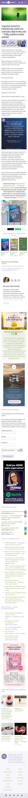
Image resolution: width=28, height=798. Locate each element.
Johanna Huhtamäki (9, 262)
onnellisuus (16, 268)
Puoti (7, 784)
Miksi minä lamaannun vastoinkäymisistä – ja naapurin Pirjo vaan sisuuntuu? (14, 582)
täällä (23, 762)
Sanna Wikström (18, 711)
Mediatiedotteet (7, 781)
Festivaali (20, 772)
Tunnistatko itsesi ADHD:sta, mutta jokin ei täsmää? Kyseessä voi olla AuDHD (15, 588)
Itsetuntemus (20, 266)
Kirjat (7, 775)
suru (16, 270)
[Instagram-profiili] (19, 280)
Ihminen (14, 266)
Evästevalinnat (7, 790)
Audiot (8, 769)
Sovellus (20, 781)
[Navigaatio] (25, 2)
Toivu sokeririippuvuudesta (13, 627)
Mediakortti (20, 778)
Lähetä (18, 229)
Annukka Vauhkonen (6, 741)
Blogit (4, 266)
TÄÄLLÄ (20, 198)
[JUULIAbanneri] (14, 482)
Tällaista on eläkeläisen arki (19, 709)
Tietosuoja (8, 787)
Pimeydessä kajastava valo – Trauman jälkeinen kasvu (13, 186)
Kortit (20, 775)
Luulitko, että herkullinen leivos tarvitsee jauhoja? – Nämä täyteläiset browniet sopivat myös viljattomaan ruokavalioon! (7, 713)
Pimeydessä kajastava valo (7, 270)
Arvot (20, 769)
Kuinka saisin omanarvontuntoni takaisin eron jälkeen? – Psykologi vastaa (21, 740)
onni (20, 268)
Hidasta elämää (8, 2)
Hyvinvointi (9, 266)
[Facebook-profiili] (15, 280)
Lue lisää (6, 303)
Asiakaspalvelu (7, 772)
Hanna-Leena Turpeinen (6, 719)
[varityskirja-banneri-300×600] (14, 664)
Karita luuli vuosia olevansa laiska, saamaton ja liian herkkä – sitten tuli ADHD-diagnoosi (15, 553)
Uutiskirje (8, 778)
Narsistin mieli (9, 631)
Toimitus (20, 784)
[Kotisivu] (12, 280)
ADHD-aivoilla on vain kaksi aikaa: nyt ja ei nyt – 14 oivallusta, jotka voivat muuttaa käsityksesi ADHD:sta (15, 567)
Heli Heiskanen (18, 744)
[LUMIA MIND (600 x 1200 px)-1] (14, 384)
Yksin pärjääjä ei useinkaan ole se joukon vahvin (6, 738)
